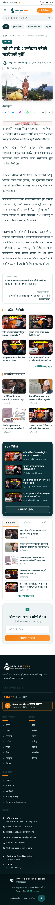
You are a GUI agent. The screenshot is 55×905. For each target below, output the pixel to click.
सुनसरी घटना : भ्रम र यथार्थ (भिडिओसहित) (39, 334)
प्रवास (34, 736)
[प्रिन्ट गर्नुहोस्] (43, 112)
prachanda (17, 26)
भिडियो (8, 764)
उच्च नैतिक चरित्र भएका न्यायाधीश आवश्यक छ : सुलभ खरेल (13, 399)
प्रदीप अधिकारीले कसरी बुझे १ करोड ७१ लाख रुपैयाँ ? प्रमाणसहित (14, 335)
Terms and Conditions (16, 802)
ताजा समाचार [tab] (11, 523)
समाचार (12, 35)
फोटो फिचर (36, 752)
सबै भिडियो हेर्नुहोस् (42, 366)
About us (10, 785)
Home (8, 780)
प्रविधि (34, 747)
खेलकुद (9, 758)
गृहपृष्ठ (4, 35)
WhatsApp (27, 112)
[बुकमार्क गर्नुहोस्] (50, 112)
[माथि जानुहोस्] (41, 898)
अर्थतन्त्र (8, 742)
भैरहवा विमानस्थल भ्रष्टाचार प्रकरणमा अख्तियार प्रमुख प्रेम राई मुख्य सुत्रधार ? (40, 399)
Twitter (13, 112)
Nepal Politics (34, 26)
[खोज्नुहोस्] (49, 17)
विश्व (7, 752)
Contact (9, 791)
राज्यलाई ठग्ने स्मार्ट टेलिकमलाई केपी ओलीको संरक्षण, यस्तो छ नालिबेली (40, 428)
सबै (6, 26)
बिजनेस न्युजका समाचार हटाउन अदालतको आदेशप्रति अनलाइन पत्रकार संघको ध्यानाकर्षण (13, 430)
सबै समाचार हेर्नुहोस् (26, 596)
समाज (8, 747)
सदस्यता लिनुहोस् (27, 638)
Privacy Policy (12, 796)
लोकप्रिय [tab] (27, 523)
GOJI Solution (33, 891)
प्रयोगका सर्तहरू (29, 898)
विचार (34, 731)
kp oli (48, 26)
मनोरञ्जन (35, 742)
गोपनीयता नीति (15, 898)
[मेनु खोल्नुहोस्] (5, 10)
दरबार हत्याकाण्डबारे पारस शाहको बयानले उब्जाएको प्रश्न (40, 359)
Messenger (20, 112)
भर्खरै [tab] (44, 523)
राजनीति (9, 736)
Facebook (5, 112)
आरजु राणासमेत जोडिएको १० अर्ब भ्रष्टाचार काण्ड (14, 359)
